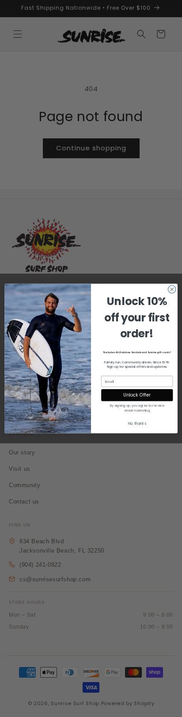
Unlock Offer (137, 395)
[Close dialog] (172, 290)
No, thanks (137, 423)
